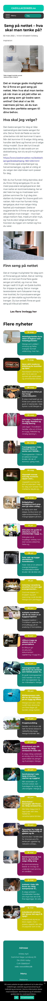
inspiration (7, 40)
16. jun (30, 636)
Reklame (24, 979)
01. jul (30, 581)
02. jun (30, 825)
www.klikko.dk (25, 966)
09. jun (31, 691)
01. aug (30, 498)
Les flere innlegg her (23, 311)
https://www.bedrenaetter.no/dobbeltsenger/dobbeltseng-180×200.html (23, 159)
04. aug (30, 443)
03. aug (30, 470)
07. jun (30, 719)
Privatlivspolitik (27, 997)
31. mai (30, 852)
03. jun (30, 797)
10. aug (30, 332)
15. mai (30, 908)
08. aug (30, 387)
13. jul (30, 525)
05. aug (30, 415)
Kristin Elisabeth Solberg (27, 36)
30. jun (30, 608)
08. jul (30, 553)
